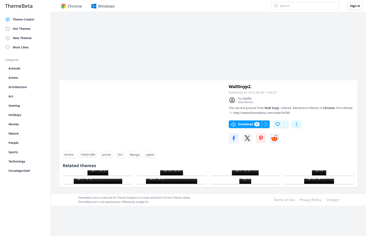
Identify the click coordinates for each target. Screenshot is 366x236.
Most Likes (21, 47)
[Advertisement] (186, 48)
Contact (332, 200)
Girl (120, 155)
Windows (106, 6)
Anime (68, 155)
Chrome (75, 6)
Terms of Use (284, 200)
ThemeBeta (19, 6)
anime (106, 155)
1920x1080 (87, 155)
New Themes (22, 38)
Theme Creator (24, 19)
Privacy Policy (310, 200)
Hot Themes (21, 29)
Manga (135, 155)
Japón (150, 155)
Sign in (355, 6)
